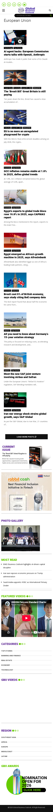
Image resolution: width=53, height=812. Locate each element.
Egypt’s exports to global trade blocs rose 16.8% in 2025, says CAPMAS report (25, 214)
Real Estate (6, 660)
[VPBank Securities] (20, 510)
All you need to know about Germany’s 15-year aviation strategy (26, 335)
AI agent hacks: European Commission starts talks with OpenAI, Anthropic (26, 53)
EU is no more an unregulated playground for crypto (21, 133)
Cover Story (8, 88)
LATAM (4, 756)
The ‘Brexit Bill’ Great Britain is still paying (25, 93)
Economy (17, 88)
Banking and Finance (11, 656)
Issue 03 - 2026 (27, 88)
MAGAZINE (37, 88)
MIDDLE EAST (6, 751)
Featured (15, 291)
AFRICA (4, 742)
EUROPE (4, 747)
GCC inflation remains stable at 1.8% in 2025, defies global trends (25, 172)
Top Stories (18, 48)
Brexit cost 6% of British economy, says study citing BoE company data (25, 295)
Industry (7, 128)
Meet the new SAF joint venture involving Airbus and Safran (22, 375)
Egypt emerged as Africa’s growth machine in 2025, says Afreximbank (25, 255)
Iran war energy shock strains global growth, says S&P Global (25, 415)
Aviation (7, 330)
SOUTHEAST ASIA (8, 737)
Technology (8, 48)
